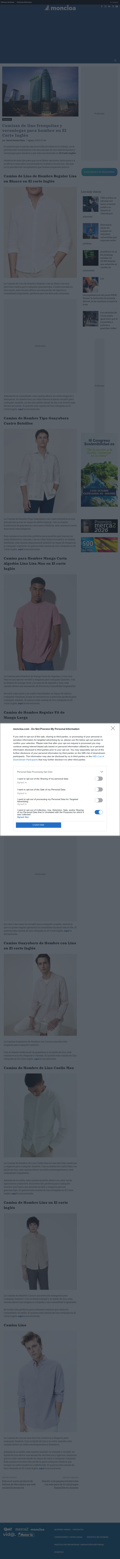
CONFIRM (38, 825)
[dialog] (60, 779)
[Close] (114, 729)
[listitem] (60, 771)
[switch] (99, 779)
